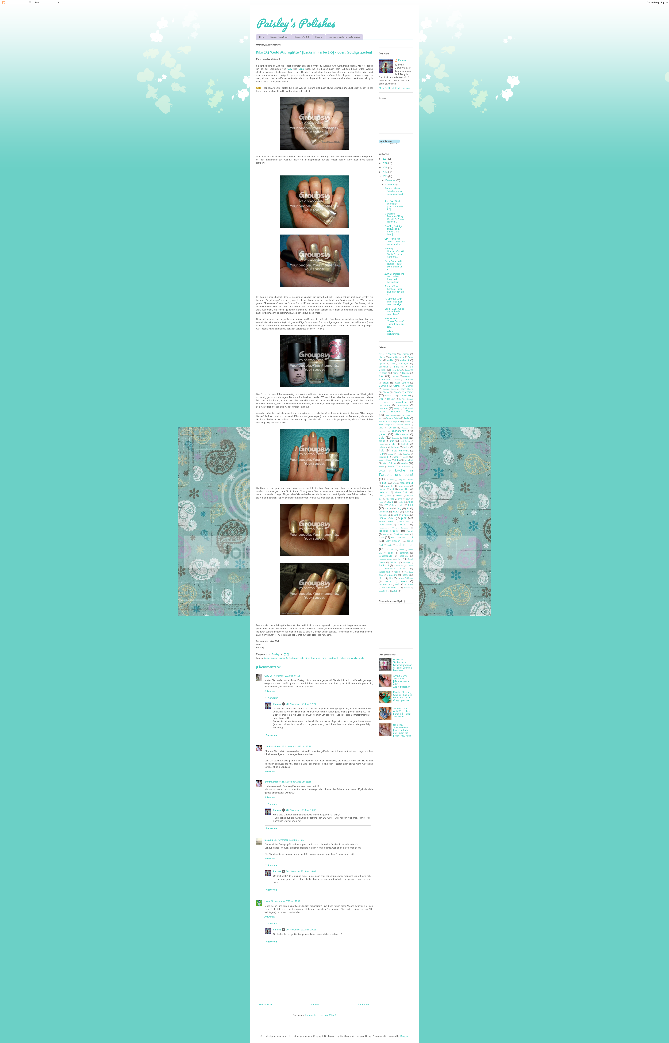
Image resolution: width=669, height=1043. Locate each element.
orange (388, 508)
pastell (396, 511)
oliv (401, 505)
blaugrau (395, 376)
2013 (385, 176)
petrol (395, 515)
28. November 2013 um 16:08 (301, 871)
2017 (385, 159)
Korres (381, 467)
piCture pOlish (386, 518)
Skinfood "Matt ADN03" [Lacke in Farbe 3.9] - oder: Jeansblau (402, 712)
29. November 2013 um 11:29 (285, 901)
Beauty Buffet (395, 370)
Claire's (397, 392)
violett (404, 581)
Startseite (315, 1004)
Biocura (406, 373)
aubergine (404, 363)
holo (381, 450)
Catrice (274, 658)
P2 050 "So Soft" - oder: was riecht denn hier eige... (394, 302)
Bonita (397, 380)
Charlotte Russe (389, 389)
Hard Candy (405, 441)
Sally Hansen (393, 541)
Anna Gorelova (396, 357)
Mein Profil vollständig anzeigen (395, 88)
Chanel (409, 386)
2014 (385, 172)
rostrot (403, 537)
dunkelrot (383, 408)
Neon (381, 502)
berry (395, 373)
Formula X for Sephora (390, 421)
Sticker (410, 566)
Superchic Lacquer (395, 568)
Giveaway (405, 428)
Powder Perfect (386, 521)
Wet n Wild (408, 585)
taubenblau (384, 572)
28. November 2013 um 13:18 (296, 746)
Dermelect (405, 395)
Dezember (390, 180)
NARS (400, 499)
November (390, 184)
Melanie (268, 840)
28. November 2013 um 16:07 (301, 810)
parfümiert (384, 512)
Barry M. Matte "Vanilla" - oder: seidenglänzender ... (395, 192)
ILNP (381, 454)
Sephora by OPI (386, 559)
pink (403, 518)
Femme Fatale (393, 418)
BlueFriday (384, 379)
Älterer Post (364, 1004)
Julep (381, 460)
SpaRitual (384, 565)
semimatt (404, 553)
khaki (388, 460)
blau (381, 376)
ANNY (390, 360)
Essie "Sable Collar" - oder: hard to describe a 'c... (395, 312)
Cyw (266, 675)
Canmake (383, 386)
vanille (354, 658)
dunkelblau (401, 402)
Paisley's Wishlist (301, 37)
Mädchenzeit (406, 483)
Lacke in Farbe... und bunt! (325, 658)
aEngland (405, 354)
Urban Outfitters (405, 578)
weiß (361, 658)
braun (386, 382)
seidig (391, 553)
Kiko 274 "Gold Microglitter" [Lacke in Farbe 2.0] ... (394, 205)
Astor (392, 364)
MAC (395, 483)
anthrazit (404, 360)
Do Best (391, 399)
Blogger (404, 1036)
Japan (395, 457)
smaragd (406, 562)
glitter (282, 658)
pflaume (406, 515)
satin (389, 545)
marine (382, 489)
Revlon (409, 531)
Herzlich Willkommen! (392, 332)
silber (399, 559)
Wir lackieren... (390, 587)
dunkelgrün (402, 405)
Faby (381, 418)
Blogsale (318, 37)
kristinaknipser (272, 746)
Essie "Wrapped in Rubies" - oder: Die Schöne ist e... (394, 265)
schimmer (345, 658)
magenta (388, 486)
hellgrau (383, 447)
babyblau (383, 367)
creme (409, 392)
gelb (381, 428)
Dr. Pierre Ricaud (406, 399)
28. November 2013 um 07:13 (285, 675)
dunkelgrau (384, 405)
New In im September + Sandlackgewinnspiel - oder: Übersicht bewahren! (403, 665)
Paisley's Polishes (295, 23)
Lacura (391, 480)
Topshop (406, 575)
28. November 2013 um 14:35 (289, 840)
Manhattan (404, 486)
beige (267, 658)
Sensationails (385, 556)
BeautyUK (409, 370)
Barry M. (399, 366)
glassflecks (399, 431)
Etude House (404, 415)
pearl (407, 512)
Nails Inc (390, 499)
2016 (385, 163)
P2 (408, 508)
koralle (404, 463)
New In (389, 502)
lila (384, 482)
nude (410, 502)
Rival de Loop (401, 534)
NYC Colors (390, 505)
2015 (385, 167)
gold (302, 658)
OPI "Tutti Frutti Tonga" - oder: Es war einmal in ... (395, 241)
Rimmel (386, 534)
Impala (390, 454)
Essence (395, 411)
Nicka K (402, 502)
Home (261, 37)
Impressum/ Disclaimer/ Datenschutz (344, 37)
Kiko (307, 658)
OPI (410, 505)
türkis (382, 578)
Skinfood (394, 562)
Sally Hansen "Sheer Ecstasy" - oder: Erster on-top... (394, 322)
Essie (409, 411)
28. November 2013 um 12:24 (301, 704)
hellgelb (405, 444)
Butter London (401, 383)
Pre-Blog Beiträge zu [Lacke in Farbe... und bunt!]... (393, 230)
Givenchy (382, 431)
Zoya (394, 590)
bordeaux (408, 379)
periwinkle (384, 515)
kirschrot (409, 460)
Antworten (269, 691)
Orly (399, 508)
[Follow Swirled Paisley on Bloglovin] (389, 143)
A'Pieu (381, 354)
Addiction (392, 354)
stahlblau (398, 565)
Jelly (405, 457)
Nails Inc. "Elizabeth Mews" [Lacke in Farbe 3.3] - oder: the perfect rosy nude (402, 730)
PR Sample (404, 522)
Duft (386, 402)
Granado (395, 438)
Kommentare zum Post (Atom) (320, 1015)
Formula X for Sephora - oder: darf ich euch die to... (394, 290)
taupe (397, 572)
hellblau (392, 444)
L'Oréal (382, 471)
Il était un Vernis (400, 450)
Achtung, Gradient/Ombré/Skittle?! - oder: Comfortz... (394, 252)
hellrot (406, 447)
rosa (381, 537)
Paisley (277, 704)
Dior (381, 399)
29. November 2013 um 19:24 (301, 929)
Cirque (386, 392)
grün (392, 441)
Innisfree (406, 454)
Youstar (407, 588)
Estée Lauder (390, 415)
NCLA (408, 499)
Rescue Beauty (388, 530)
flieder (406, 418)
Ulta (391, 578)
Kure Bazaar (404, 467)
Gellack (392, 428)
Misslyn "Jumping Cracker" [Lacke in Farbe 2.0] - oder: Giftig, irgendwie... (402, 696)
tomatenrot (392, 575)
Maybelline (404, 489)
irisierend (383, 457)
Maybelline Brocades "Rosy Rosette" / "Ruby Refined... (394, 217)
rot (411, 537)
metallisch (384, 492)
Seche (401, 550)
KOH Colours (389, 463)
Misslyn (399, 495)
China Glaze (407, 389)
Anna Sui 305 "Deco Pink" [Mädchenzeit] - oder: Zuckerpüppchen (401, 681)
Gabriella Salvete (403, 425)
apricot (382, 363)
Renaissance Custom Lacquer (393, 528)
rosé (393, 537)
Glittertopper (292, 658)
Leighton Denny (405, 479)
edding (396, 408)
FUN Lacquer (385, 424)
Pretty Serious (385, 525)
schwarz (391, 549)
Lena (267, 901)
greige (382, 441)
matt (392, 489)
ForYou (407, 422)
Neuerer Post (265, 1004)
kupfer (391, 466)
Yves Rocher (384, 591)
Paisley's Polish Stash (279, 37)
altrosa (382, 357)
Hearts (381, 444)
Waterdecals (385, 584)
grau (405, 437)
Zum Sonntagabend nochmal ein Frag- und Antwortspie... (394, 278)
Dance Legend (391, 396)
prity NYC (403, 524)
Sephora (403, 556)
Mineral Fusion (401, 492)
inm (398, 454)
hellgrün (395, 447)
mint (381, 495)
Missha (390, 496)
